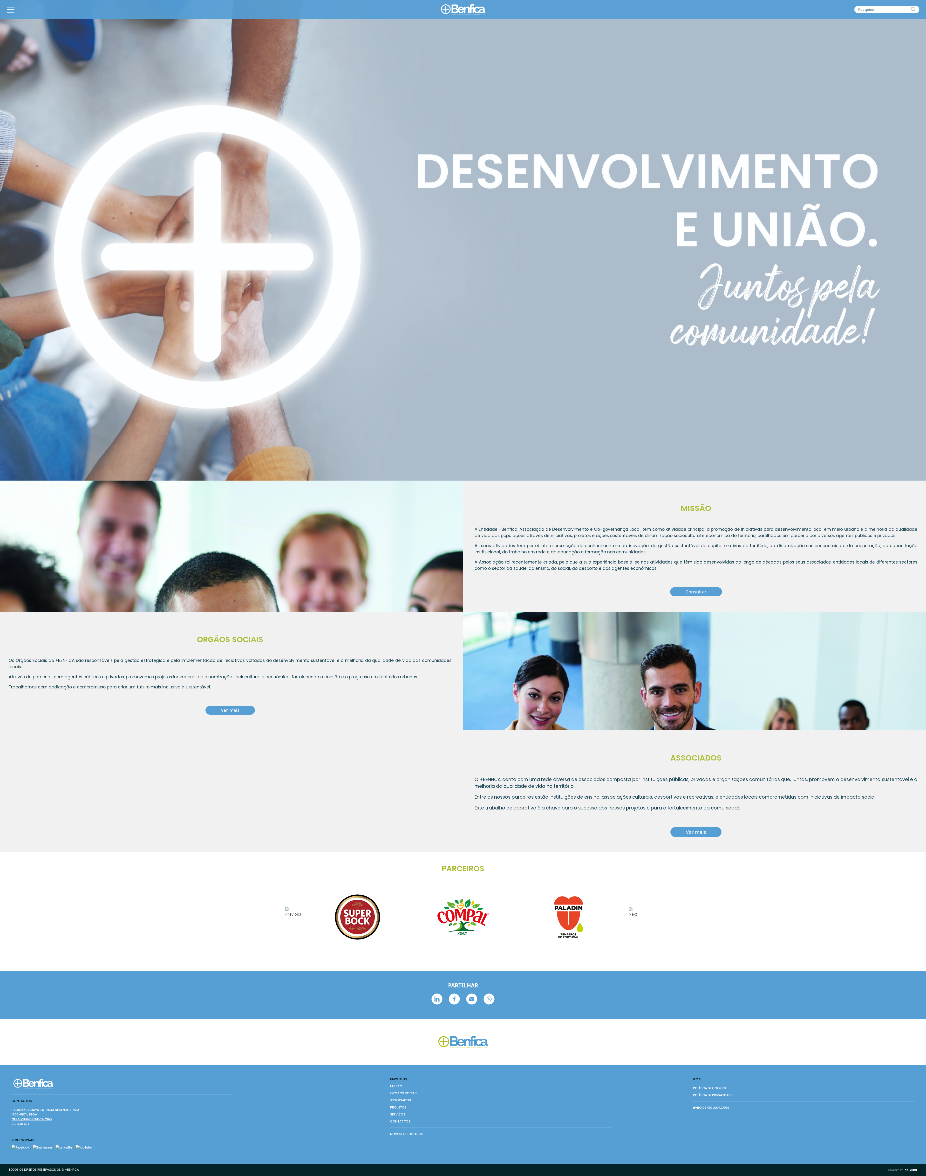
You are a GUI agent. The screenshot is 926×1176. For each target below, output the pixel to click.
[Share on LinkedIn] (437, 998)
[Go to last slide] (293, 917)
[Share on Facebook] (454, 998)
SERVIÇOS (397, 1114)
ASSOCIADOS (400, 1100)
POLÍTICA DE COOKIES (709, 1088)
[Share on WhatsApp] (489, 998)
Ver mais (230, 710)
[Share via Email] (472, 998)
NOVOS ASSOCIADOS (406, 1134)
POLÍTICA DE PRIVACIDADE (712, 1095)
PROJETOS (398, 1107)
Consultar (696, 592)
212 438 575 (21, 1124)
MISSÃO (396, 1086)
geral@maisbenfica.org (32, 1119)
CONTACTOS (400, 1121)
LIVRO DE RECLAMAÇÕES (711, 1108)
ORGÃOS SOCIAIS (403, 1093)
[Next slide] (633, 917)
